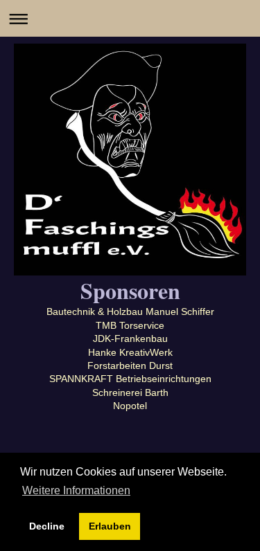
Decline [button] (46, 526)
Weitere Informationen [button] (76, 490)
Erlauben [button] (110, 526)
